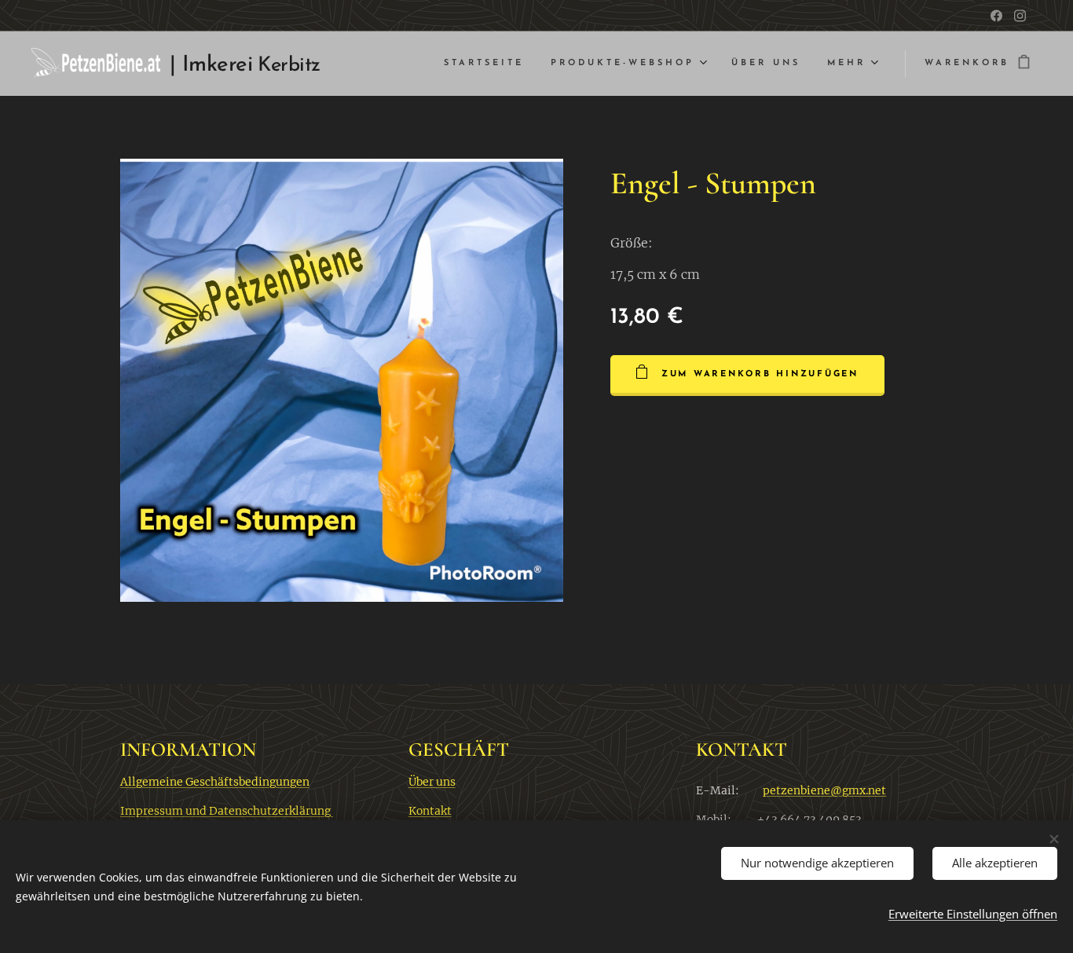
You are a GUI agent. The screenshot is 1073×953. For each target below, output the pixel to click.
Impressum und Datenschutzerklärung (226, 811)
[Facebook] (996, 15)
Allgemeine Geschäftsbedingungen (214, 782)
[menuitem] (483, 63)
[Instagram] (1020, 15)
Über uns (432, 782)
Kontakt (430, 811)
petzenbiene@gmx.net (824, 790)
